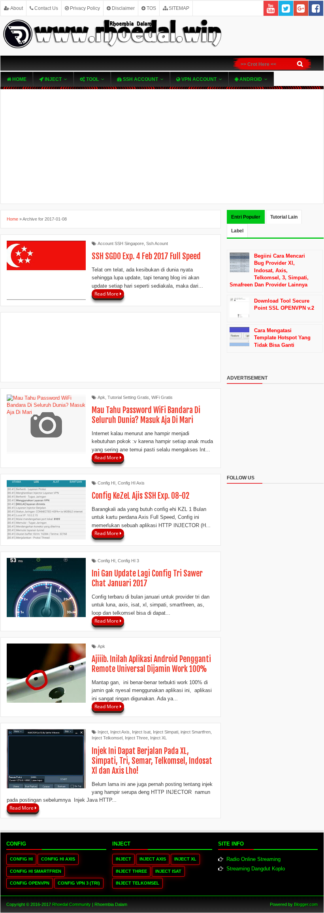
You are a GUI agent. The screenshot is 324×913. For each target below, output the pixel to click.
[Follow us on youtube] (271, 8)
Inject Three (136, 737)
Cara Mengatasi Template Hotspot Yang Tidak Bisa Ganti (282, 337)
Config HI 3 (128, 560)
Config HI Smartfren (35, 871)
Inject (52, 79)
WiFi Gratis (162, 397)
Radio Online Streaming (253, 859)
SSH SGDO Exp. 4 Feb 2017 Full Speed (146, 256)
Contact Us (45, 8)
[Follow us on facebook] (316, 8)
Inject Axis (120, 732)
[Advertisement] (162, 146)
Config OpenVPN (29, 883)
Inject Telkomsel (107, 737)
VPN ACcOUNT (198, 79)
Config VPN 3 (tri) (79, 883)
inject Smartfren (196, 732)
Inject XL (158, 737)
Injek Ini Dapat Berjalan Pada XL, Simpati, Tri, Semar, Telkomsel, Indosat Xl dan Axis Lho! (152, 761)
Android (250, 79)
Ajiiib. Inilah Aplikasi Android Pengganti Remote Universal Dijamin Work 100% (151, 664)
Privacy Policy (84, 8)
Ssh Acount (157, 243)
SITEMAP (178, 8)
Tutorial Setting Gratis (128, 397)
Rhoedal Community (71, 904)
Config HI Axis (131, 483)
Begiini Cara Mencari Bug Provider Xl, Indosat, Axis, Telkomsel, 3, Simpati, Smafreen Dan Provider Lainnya (269, 270)
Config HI (106, 483)
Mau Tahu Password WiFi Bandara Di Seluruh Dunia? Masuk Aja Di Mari (146, 415)
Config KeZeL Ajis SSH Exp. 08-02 (140, 496)
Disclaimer (123, 8)
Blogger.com (306, 904)
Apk (101, 397)
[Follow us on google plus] (301, 8)
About (16, 8)
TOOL (92, 79)
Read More (107, 293)
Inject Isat (141, 732)
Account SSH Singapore (121, 243)
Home (18, 79)
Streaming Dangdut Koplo (255, 869)
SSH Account (140, 79)
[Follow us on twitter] (286, 8)
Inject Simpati (165, 732)
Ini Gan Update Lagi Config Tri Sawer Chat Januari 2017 (147, 578)
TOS (150, 8)
